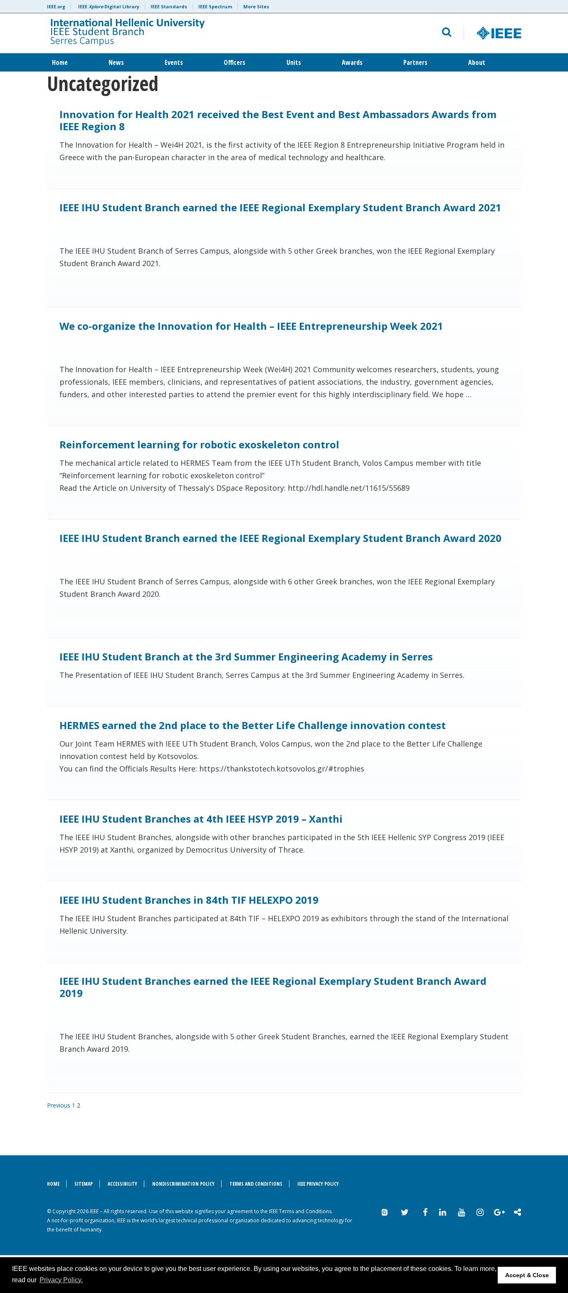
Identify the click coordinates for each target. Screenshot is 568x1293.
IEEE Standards (169, 6)
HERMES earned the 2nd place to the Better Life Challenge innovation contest (252, 725)
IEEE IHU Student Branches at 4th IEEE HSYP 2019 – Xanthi (201, 819)
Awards (352, 62)
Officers (234, 62)
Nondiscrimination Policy (183, 1183)
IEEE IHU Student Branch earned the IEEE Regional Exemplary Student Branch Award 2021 (280, 207)
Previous (58, 1105)
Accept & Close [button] (527, 1275)
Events (174, 62)
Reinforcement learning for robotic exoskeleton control (199, 444)
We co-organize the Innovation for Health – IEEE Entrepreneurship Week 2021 (251, 326)
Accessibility (122, 1183)
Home (60, 62)
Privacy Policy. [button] (61, 1279)
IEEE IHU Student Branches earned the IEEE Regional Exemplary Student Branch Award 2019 (273, 987)
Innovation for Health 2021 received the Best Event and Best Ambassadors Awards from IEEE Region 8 (277, 120)
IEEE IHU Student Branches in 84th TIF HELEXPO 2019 (189, 900)
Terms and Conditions (256, 1183)
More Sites (256, 6)
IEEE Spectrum (215, 6)
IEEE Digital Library (108, 6)
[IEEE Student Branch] (183, 33)
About (476, 62)
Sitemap (83, 1183)
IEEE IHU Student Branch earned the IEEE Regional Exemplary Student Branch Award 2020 (280, 538)
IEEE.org (56, 6)
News (116, 62)
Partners (415, 62)
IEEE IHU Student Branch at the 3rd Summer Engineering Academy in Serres (246, 656)
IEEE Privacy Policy (318, 1183)
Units (293, 62)
